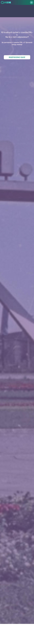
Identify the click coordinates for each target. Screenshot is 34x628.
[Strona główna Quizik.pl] (8, 2)
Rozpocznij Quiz (17, 57)
